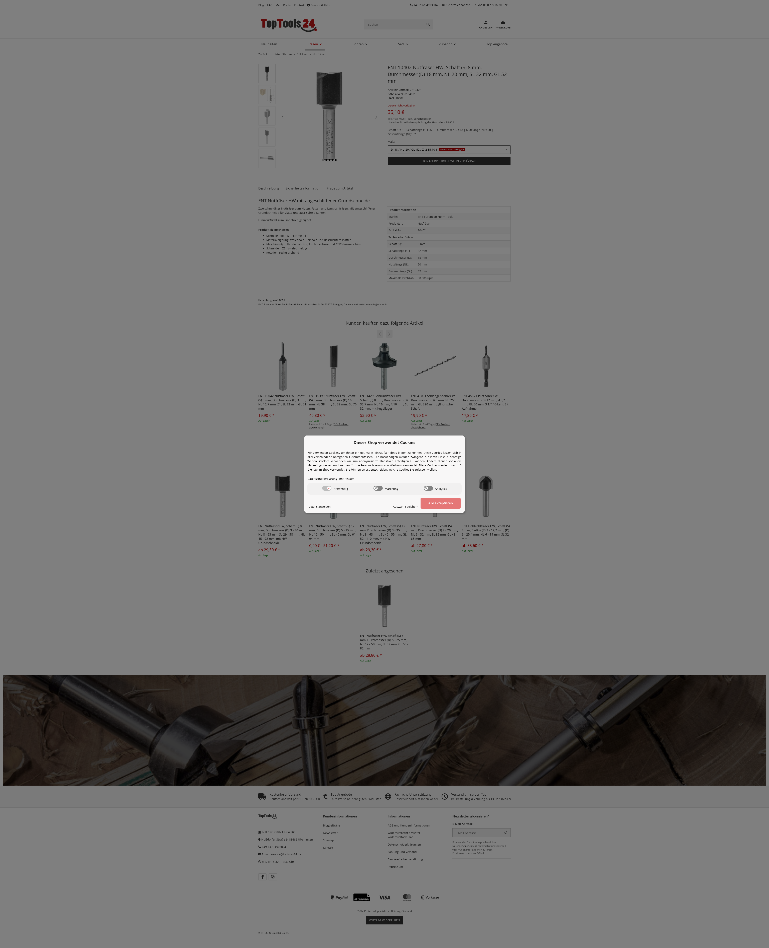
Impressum (346, 479)
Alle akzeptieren (440, 503)
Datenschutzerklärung (322, 479)
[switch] (326, 488)
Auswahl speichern (406, 506)
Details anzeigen (319, 506)
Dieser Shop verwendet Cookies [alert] (384, 442)
